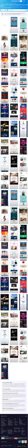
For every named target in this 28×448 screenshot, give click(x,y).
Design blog (20, 422)
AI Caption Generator (10, 433)
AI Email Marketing (3, 431)
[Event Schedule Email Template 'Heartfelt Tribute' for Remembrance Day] (23, 94)
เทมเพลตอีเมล (9, 421)
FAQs (22, 432)
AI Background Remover (10, 431)
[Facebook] (19, 416)
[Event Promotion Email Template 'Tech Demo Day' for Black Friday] (23, 59)
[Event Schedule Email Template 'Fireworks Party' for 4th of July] (23, 111)
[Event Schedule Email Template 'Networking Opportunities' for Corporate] (4, 198)
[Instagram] (21, 416)
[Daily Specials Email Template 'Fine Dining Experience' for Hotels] (14, 146)
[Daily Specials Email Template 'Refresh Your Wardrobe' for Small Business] (4, 42)
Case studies (2, 422)
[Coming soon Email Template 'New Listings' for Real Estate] (4, 146)
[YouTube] (26, 416)
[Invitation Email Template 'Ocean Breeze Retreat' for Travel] (4, 181)
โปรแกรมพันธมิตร (3, 423)
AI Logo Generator (10, 432)
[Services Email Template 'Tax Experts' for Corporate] (23, 163)
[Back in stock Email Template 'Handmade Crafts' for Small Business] (14, 111)
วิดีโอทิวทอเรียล (21, 420)
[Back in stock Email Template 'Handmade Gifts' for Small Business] (23, 42)
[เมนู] (27, 1)
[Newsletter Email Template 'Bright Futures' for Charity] (14, 59)
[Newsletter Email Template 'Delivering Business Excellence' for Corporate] (14, 94)
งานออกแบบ (2, 10)
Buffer (19, 430)
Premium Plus (16, 422)
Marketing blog (21, 423)
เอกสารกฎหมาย (23, 434)
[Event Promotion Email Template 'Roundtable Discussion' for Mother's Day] (14, 77)
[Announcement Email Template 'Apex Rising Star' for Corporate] (23, 129)
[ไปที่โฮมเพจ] (3, 1)
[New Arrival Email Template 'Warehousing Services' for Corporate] (4, 77)
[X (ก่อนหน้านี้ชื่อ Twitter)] (23, 416)
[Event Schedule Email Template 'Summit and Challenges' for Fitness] (4, 59)
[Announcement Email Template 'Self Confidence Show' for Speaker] (14, 163)
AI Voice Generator (10, 430)
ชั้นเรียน (20, 421)
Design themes (9, 423)
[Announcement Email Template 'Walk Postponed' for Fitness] (14, 25)
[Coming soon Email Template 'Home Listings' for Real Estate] (23, 181)
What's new (2, 421)
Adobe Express (16, 431)
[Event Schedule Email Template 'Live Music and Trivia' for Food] (4, 94)
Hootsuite (19, 431)
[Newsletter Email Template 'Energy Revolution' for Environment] (14, 129)
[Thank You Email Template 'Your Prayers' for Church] (14, 181)
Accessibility (23, 431)
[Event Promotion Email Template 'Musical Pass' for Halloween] (23, 146)
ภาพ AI (2, 433)
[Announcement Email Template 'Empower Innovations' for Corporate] (23, 25)
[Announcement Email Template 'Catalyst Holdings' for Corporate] (14, 42)
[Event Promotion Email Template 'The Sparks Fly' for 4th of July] (4, 111)
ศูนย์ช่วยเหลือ (23, 430)
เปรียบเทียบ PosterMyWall (17, 428)
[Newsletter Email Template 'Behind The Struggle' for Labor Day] (23, 77)
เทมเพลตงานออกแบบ (10, 420)
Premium (16, 421)
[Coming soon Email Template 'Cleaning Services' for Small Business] (4, 163)
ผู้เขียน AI (2, 432)
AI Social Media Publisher (4, 430)
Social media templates (10, 422)
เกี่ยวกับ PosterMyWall (3, 420)
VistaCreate (15, 430)
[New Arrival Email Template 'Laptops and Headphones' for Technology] (4, 129)
